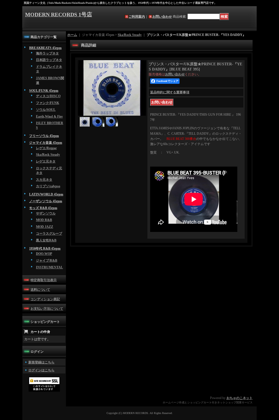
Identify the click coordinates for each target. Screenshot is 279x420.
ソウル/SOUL (46, 110)
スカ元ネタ (44, 180)
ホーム (72, 35)
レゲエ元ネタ (46, 161)
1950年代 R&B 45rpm (44, 248)
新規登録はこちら (41, 362)
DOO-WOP (44, 254)
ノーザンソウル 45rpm (45, 201)
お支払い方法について (47, 309)
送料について (40, 290)
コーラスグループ (49, 233)
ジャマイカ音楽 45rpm (45, 143)
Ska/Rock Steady (48, 155)
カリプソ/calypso (48, 186)
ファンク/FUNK (47, 103)
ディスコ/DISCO (48, 96)
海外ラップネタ (47, 53)
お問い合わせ (162, 17)
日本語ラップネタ (49, 60)
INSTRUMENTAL (49, 267)
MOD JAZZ (44, 227)
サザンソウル (46, 213)
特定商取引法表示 (44, 280)
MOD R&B (44, 220)
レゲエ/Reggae (46, 148)
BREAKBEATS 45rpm (45, 48)
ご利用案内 (137, 17)
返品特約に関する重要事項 (169, 92)
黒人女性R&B (46, 240)
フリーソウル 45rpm (44, 136)
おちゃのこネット (239, 398)
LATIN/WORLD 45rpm (46, 194)
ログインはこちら (41, 370)
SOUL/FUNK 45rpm (43, 91)
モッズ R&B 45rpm (43, 208)
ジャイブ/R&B (46, 260)
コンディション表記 (45, 299)
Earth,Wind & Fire (49, 116)
